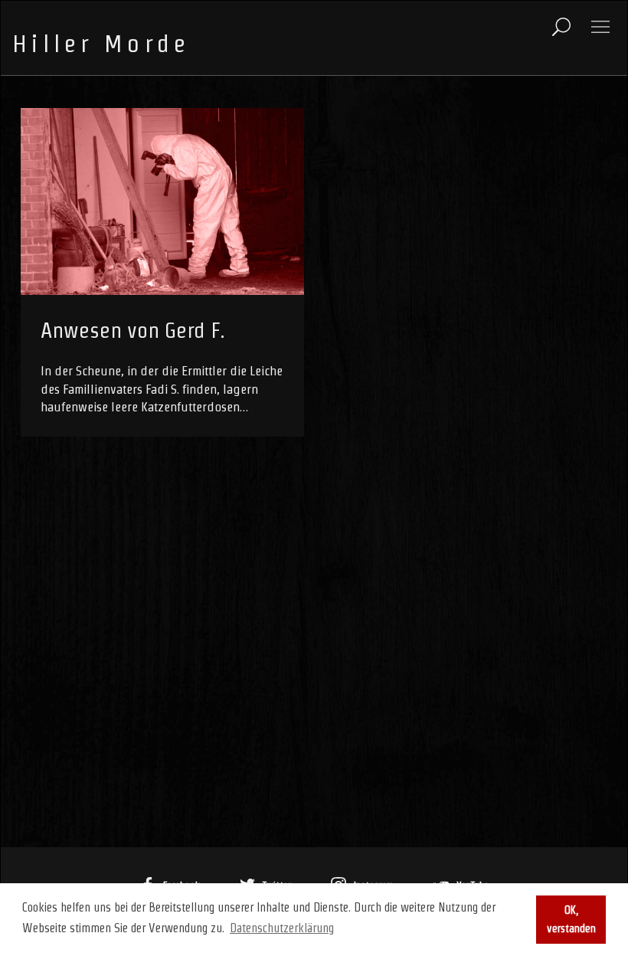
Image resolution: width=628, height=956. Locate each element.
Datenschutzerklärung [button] (282, 928)
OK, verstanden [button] (571, 919)
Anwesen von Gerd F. (133, 330)
